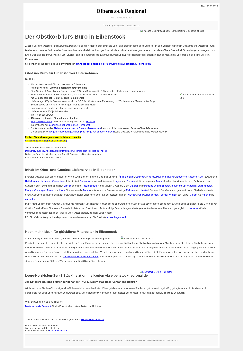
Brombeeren (190, 186)
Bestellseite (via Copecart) (38, 306)
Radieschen (152, 195)
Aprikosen (140, 177)
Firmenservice (131, 340)
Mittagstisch (119, 25)
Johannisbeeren (162, 186)
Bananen (129, 177)
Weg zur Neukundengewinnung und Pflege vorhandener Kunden (81, 132)
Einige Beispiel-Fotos (41, 121)
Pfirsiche (150, 177)
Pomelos (148, 186)
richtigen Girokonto (58, 330)
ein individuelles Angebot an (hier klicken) (46, 141)
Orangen (134, 186)
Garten (142, 340)
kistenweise (192, 208)
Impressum (173, 340)
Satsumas (85, 181)
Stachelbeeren (205, 186)
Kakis (62, 190)
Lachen (150, 340)
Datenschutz (160, 340)
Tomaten (205, 195)
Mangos (29, 190)
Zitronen (131, 181)
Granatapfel (40, 190)
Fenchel (163, 195)
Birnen (86, 190)
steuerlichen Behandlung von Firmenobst (69, 125)
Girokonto (104, 340)
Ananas (160, 181)
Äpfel (121, 177)
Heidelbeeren (32, 181)
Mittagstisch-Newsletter (92, 319)
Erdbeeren (181, 177)
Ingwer (118, 181)
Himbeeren (45, 181)
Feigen (50, 190)
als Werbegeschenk (116, 217)
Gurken (193, 195)
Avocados (30, 199)
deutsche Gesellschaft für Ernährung (81, 256)
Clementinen (58, 181)
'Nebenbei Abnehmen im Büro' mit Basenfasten (77, 128)
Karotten (132, 195)
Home (67, 340)
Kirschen (192, 177)
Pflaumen (161, 177)
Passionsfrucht (89, 186)
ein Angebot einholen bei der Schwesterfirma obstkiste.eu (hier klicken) (113, 64)
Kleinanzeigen (117, 340)
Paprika (141, 195)
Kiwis (200, 177)
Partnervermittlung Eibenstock (85, 340)
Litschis (67, 186)
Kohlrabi (173, 195)
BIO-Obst (90, 121)
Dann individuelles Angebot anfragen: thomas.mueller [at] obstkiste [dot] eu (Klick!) (66, 151)
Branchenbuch (133, 25)
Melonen (130, 190)
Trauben (171, 177)
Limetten (144, 190)
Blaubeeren (177, 186)
